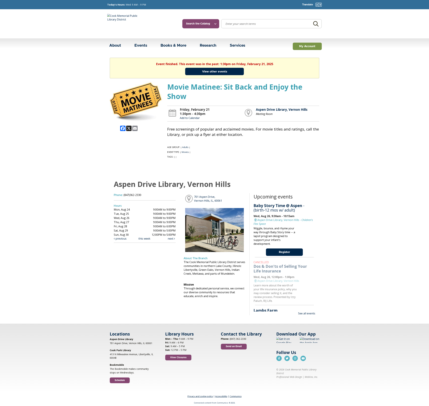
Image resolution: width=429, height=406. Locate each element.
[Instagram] (295, 358)
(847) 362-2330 (238, 338)
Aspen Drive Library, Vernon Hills (282, 109)
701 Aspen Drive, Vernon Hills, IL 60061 (131, 343)
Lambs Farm (266, 310)
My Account (307, 46)
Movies (185, 152)
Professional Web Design (289, 376)
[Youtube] (303, 358)
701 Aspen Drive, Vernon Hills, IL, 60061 (208, 198)
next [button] (171, 238)
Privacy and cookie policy (200, 396)
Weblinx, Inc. (311, 376)
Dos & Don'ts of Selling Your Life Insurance (280, 269)
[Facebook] (279, 358)
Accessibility (221, 396)
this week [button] (144, 238)
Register (284, 252)
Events (140, 45)
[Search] (315, 23)
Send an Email (234, 346)
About (115, 45)
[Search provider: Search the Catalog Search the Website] (201, 23)
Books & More (173, 45)
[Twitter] (287, 358)
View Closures (178, 357)
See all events (306, 313)
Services (237, 45)
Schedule (120, 380)
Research (208, 45)
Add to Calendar (190, 118)
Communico (236, 396)
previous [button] (121, 238)
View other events (214, 71)
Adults (185, 147)
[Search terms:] (271, 23)
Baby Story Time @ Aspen (279, 208)
